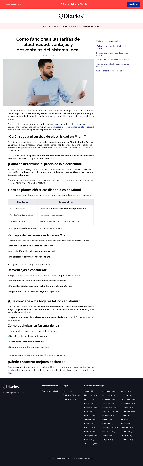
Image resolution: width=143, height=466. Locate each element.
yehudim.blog (126, 435)
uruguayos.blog (127, 407)
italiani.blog (125, 415)
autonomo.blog (127, 439)
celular (63, 26)
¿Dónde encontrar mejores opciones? (111, 71)
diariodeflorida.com (110, 411)
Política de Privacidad (71, 395)
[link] (71, 16)
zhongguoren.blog (110, 427)
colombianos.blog (128, 399)
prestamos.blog (109, 391)
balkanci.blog (89, 423)
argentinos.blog (90, 399)
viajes (55, 26)
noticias (98, 26)
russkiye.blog (107, 423)
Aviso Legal (67, 391)
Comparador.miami (50, 391)
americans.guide (91, 443)
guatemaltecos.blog (110, 407)
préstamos (88, 26)
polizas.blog (126, 391)
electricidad (75, 26)
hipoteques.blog (109, 395)
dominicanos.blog (91, 407)
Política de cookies (70, 399)
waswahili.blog (127, 427)
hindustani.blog (108, 431)
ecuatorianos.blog (128, 403)
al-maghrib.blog (91, 435)
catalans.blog (90, 415)
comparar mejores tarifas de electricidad (72, 127)
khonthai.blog (90, 431)
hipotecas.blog (90, 395)
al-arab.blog (107, 435)
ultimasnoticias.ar (128, 411)
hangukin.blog (126, 431)
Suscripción (133, 4)
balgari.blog (125, 419)
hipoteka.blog (126, 395)
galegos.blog (89, 411)
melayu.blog (89, 427)
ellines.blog (107, 419)
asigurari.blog (107, 439)
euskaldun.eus (108, 415)
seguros (45, 26)
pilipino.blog (125, 423)
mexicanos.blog (109, 399)
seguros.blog (89, 391)
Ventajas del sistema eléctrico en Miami (112, 60)
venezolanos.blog (109, 403)
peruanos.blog (90, 403)
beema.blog (89, 439)
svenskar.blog (90, 419)
